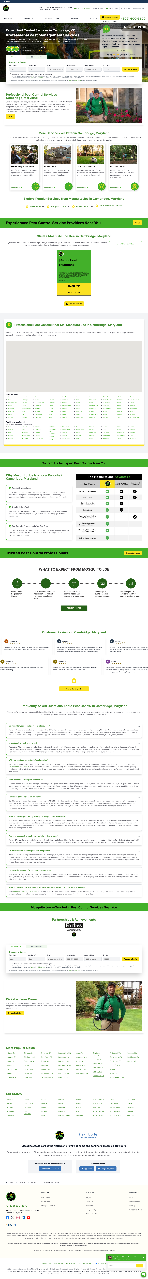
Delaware (27, 1107)
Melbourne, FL (63, 1073)
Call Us (10, 116)
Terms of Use (46, 1263)
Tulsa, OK (113, 1073)
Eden (23, 414)
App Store (87, 1169)
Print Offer (74, 292)
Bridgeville (24, 397)
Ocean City (79, 414)
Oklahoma (114, 1103)
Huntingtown (106, 438)
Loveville (132, 427)
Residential (8, 18)
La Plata (118, 427)
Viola (131, 435)
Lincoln (64, 397)
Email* (49, 65)
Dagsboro (24, 402)
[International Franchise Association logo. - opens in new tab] (9, 1225)
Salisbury (105, 411)
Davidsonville (66, 438)
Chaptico (37, 435)
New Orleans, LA (82, 1073)
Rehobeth (105, 397)
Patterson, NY (98, 1064)
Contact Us (90, 1206)
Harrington (52, 402)
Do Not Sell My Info (84, 1263)
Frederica (37, 408)
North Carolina (98, 1111)
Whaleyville (133, 408)
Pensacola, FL (98, 1068)
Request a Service (133, 553)
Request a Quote (111, 17)
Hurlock (51, 411)
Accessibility (70, 1263)
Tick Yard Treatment (86, 166)
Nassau (78, 402)
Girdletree (38, 417)
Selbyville (119, 397)
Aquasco (10, 429)
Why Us (88, 1198)
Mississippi (80, 1107)
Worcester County (135, 417)
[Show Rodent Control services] (92, 206)
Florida (43, 1099)
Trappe (118, 417)
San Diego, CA (115, 1061)
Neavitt (78, 405)
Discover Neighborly (50, 1169)
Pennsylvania (115, 1107)
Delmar (24, 405)
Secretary (106, 417)
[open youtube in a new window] (144, 28)
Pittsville (91, 402)
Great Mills (92, 435)
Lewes (50, 417)
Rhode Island (115, 1111)
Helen (104, 429)
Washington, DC (133, 1057)
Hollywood (106, 432)
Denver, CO (28, 1069)
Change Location (83, 8)
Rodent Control (50, 166)
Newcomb (79, 411)
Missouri (79, 1111)
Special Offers (113, 8)
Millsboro (64, 414)
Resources (134, 1193)
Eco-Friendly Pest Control (22, 166)
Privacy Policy (41, 77)
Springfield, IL (115, 1065)
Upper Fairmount (134, 399)
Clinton (51, 439)
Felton (37, 399)
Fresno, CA (45, 1061)
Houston (51, 408)
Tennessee (131, 1099)
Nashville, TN (81, 1069)
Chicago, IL (28, 1053)
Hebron (51, 405)
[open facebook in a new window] (125, 28)
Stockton (119, 411)
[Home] (7, 1182)
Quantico (92, 417)
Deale (77, 427)
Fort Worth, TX (46, 1057)
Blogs (131, 1198)
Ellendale (24, 417)
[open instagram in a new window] (135, 28)
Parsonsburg (92, 399)
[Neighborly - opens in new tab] (14, 1224)
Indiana (44, 1111)
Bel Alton (10, 438)
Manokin (64, 402)
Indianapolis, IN (47, 1073)
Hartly (91, 438)
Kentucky (61, 1103)
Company (90, 1193)
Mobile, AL (80, 1061)
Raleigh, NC (97, 1072)
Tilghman (119, 414)
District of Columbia (28, 1112)
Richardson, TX (98, 1076)
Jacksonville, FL (47, 1077)
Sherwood (119, 402)
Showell (118, 405)
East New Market (26, 408)
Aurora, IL (10, 1061)
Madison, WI (63, 1069)
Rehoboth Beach (107, 399)
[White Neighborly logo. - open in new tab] (6, 1)
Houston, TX (46, 1065)
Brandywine (25, 432)
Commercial (28, 18)
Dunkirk (78, 438)
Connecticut (28, 1103)
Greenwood (52, 397)
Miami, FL (79, 1053)
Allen (9, 397)
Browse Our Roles (15, 1013)
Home (11, 1182)
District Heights (80, 429)
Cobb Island (65, 427)
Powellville (92, 408)
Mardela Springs (66, 405)
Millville (64, 417)
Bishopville (11, 411)
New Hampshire (99, 1099)
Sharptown (119, 399)
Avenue (10, 432)
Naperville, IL (80, 1065)
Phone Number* (71, 65)
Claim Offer (74, 286)
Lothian (118, 438)
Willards (132, 411)
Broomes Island (26, 435)
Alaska (9, 1103)
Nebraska (79, 1115)
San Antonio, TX (116, 1057)
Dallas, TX (28, 1065)
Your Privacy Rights (103, 1263)
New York (96, 1107)
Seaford (105, 414)
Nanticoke (79, 399)
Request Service (74, 608)
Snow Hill (119, 408)
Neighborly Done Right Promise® (24, 891)
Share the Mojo (98, 8)
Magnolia (132, 429)
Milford (64, 411)
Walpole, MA (132, 1053)
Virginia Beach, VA (117, 1077)
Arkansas (10, 1111)
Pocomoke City (93, 405)
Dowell (78, 432)
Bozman (10, 417)
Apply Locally (125, 8)
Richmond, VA (115, 1053)
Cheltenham (52, 427)
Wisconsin (131, 1115)
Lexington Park (120, 435)
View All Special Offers (125, 244)
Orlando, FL (97, 1060)
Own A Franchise (92, 1214)
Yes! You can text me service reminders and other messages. (32, 74)
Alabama (10, 1099)
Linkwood (65, 399)
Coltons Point (66, 429)
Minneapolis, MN (82, 1057)
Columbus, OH (29, 1061)
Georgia (44, 1103)
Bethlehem (11, 408)
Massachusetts (64, 1115)
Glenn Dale (92, 432)
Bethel (10, 405)
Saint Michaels (107, 408)
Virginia (130, 1111)
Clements (51, 436)
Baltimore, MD (12, 1069)
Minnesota (79, 1103)
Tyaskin (132, 397)
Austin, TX (10, 1065)
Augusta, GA (11, 1057)
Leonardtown (120, 432)
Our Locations (134, 1202)
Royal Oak (106, 405)
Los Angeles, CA (64, 1065)
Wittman (132, 414)
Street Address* (89, 65)
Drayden (78, 435)
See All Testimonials (74, 689)
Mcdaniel (64, 408)
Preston (91, 411)
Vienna (132, 402)
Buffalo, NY (11, 1073)
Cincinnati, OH (29, 1057)
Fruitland (37, 411)
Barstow (10, 435)
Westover (132, 405)
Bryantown (25, 438)
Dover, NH (28, 1077)
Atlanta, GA (11, 1053)
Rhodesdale (106, 402)
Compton (64, 432)
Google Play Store (107, 1169)
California (38, 429)
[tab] (16, 57)
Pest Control (35, 206)
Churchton (52, 433)
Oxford (91, 397)
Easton (23, 411)
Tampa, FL (114, 1069)
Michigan (79, 1099)
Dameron (64, 435)
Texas (129, 1103)
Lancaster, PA (63, 1057)
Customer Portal (138, 8)
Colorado (27, 1099)
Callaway (37, 432)
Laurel (50, 414)
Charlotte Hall (39, 438)
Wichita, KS (131, 1061)
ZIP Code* (106, 65)
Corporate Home (135, 1210)
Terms (32, 77)
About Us (93, 18)
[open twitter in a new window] (130, 28)
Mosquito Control (52, 18)
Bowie (23, 429)
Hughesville (106, 435)
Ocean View (79, 417)
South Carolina (115, 1115)
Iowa (43, 1115)
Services (45, 1193)
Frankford (38, 405)
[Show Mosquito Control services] (68, 206)
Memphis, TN (63, 1077)
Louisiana (62, 1107)
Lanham (118, 429)
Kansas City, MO (64, 1053)
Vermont (130, 1107)
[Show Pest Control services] (43, 206)
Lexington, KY (63, 1061)
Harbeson (51, 399)
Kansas (61, 1099)
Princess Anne (93, 414)
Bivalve (10, 414)
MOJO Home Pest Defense (19, 767)
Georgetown (38, 414)
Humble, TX (45, 1069)
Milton (77, 397)
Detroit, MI (28, 1073)
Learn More (16, 188)
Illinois (43, 1107)
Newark (78, 408)
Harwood (105, 427)
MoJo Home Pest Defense (111, 205)
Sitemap (132, 1206)
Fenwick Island (39, 402)
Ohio (112, 1099)
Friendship (92, 429)
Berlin (9, 399)
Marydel (132, 432)
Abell (9, 427)
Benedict (24, 427)
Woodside (133, 438)
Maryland (61, 1111)
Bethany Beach (12, 402)
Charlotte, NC (12, 1077)
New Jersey (97, 1103)
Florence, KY (46, 1053)
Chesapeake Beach (52, 430)
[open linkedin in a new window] (139, 28)
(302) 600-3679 (133, 18)
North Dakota (98, 1115)
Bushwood (38, 427)
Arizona (10, 1107)
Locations (74, 18)
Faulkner (91, 427)
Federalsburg (38, 397)
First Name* (13, 65)
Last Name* (32, 65)
